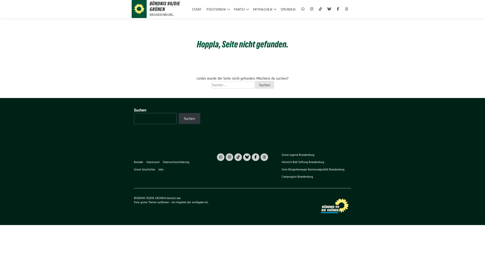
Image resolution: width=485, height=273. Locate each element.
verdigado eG (200, 202)
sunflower (163, 202)
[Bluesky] (329, 9)
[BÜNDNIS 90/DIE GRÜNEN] (139, 9)
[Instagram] (312, 9)
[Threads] (346, 9)
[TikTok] (320, 9)
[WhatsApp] (303, 9)
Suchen (140, 110)
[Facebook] (338, 9)
